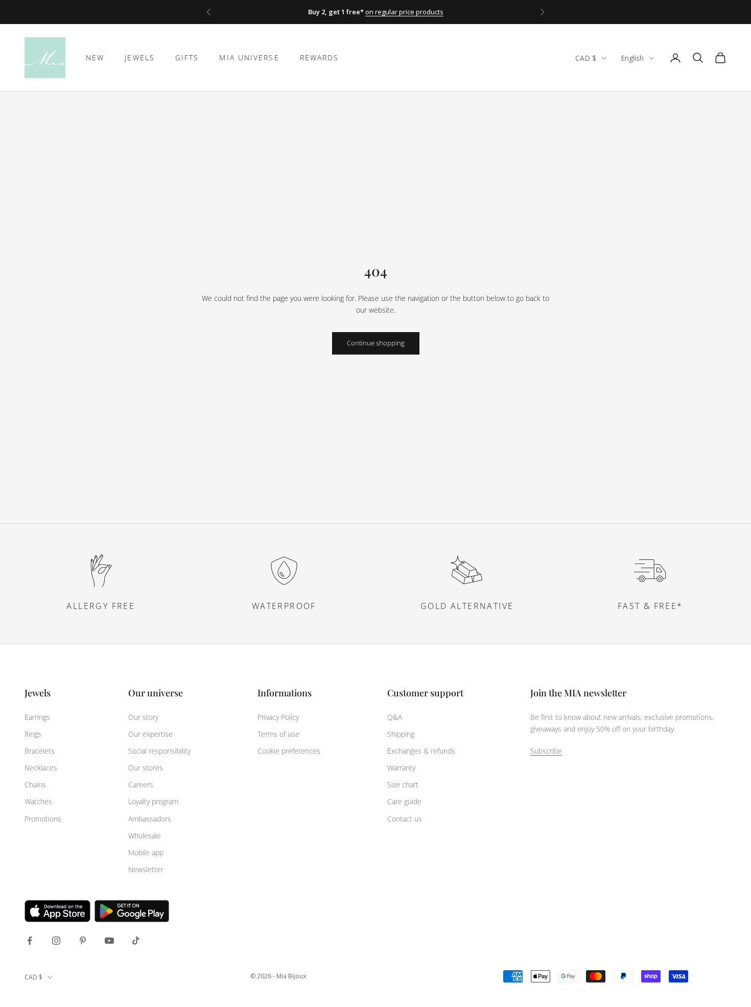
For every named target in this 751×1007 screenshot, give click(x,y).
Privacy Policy (278, 717)
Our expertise (150, 734)
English (632, 58)
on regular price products (404, 11)
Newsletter (145, 869)
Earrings (37, 717)
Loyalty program (153, 801)
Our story (143, 717)
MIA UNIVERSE (249, 57)
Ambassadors (149, 819)
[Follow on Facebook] (30, 940)
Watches (38, 801)
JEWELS (140, 57)
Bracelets (40, 751)
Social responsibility (159, 751)
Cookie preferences (288, 751)
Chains (35, 784)
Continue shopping (376, 342)
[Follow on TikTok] (136, 940)
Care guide (404, 801)
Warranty (401, 767)
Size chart (402, 784)
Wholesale (144, 835)
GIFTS (187, 57)
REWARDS (319, 57)
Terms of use (278, 734)
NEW (95, 57)
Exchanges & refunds (421, 751)
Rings (33, 734)
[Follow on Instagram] (56, 940)
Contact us (404, 819)
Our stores (145, 767)
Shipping (400, 734)
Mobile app (145, 852)
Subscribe (546, 751)
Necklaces (41, 767)
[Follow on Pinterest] (83, 940)
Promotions (43, 819)
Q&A (394, 717)
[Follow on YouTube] (109, 940)
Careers (140, 784)
